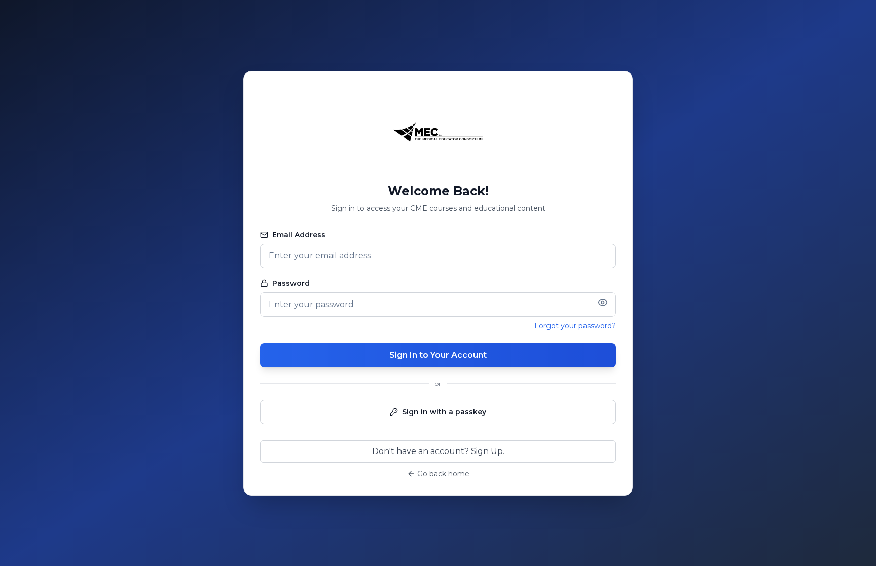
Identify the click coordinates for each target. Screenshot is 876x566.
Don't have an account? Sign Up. (438, 451)
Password (291, 283)
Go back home (443, 473)
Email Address (298, 234)
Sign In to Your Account (438, 355)
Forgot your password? (575, 325)
